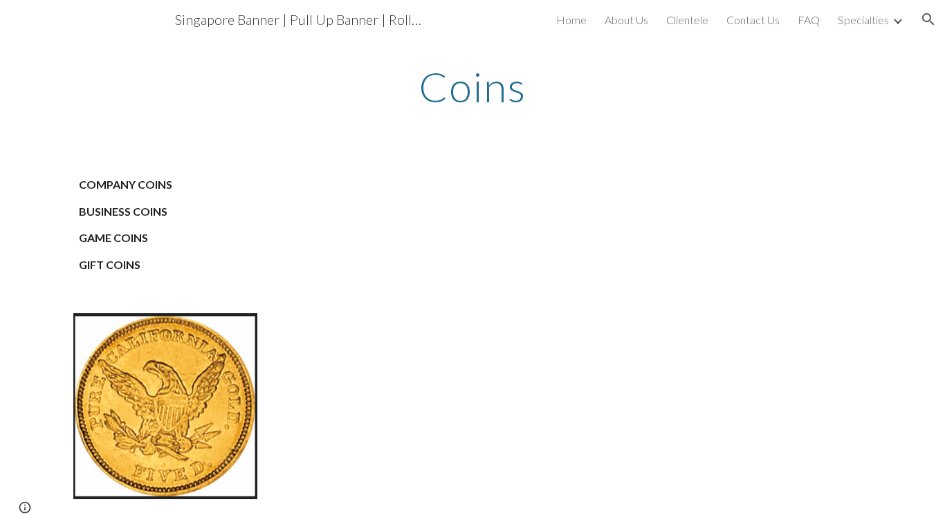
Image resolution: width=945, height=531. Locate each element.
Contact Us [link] (753, 19)
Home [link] (571, 19)
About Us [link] (626, 19)
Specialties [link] (863, 19)
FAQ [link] (809, 19)
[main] (472, 86)
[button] (928, 19)
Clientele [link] (687, 19)
